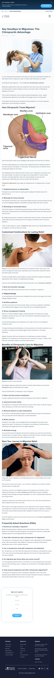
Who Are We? (23, 644)
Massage (7, 648)
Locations (22, 657)
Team (21, 646)
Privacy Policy (32, 668)
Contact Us (22, 650)
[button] (49, 16)
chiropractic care (26, 226)
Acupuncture (8, 644)
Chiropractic (13, 35)
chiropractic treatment (44, 283)
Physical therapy (10, 294)
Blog (21, 652)
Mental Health (8, 650)
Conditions (22, 648)
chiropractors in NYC (27, 492)
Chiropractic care (7, 387)
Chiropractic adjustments (9, 183)
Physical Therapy (9, 655)
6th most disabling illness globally (34, 83)
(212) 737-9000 (38, 662)
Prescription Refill (24, 655)
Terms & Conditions (22, 668)
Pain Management (9, 652)
